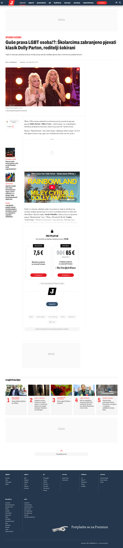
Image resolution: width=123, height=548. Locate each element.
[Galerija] (42, 86)
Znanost (45, 480)
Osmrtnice (88, 3)
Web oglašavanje (28, 511)
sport (26, 474)
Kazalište (83, 486)
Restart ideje (65, 480)
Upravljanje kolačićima (29, 517)
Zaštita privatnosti (28, 507)
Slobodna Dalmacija (9, 505)
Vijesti (22, 3)
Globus (7, 509)
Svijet (6, 480)
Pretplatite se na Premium (89, 527)
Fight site (26, 486)
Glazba (83, 484)
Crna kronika (8, 482)
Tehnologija (46, 478)
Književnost (84, 482)
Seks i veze (45, 484)
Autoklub (7, 511)
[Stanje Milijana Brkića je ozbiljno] (16, 391)
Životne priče (46, 488)
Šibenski (7, 527)
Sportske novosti (9, 507)
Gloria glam (7, 519)
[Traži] (119, 2)
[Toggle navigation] (1, 2)
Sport (31, 3)
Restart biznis (65, 478)
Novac (67, 3)
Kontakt (26, 515)
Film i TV (83, 480)
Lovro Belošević (12, 62)
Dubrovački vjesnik (9, 521)
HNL (25, 478)
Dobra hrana (8, 515)
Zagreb (7, 484)
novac (64, 474)
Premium (41, 3)
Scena (77, 3)
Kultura (57, 3)
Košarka (26, 482)
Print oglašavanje (28, 513)
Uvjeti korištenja (28, 505)
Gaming (45, 490)
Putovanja (45, 486)
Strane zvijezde (103, 480)
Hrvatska (7, 478)
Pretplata (102, 3)
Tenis (25, 484)
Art (82, 478)
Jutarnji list (7, 503)
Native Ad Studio (9, 531)
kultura (83, 474)
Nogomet (26, 480)
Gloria (6, 517)
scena (102, 474)
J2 (50, 3)
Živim (6, 523)
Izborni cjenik (27, 509)
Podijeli (9, 126)
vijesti (7, 474)
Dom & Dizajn (8, 513)
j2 (44, 474)
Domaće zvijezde (104, 478)
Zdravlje (45, 482)
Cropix (6, 529)
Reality (101, 482)
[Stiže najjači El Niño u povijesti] (61, 391)
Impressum (27, 503)
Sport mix (26, 488)
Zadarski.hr (8, 525)
